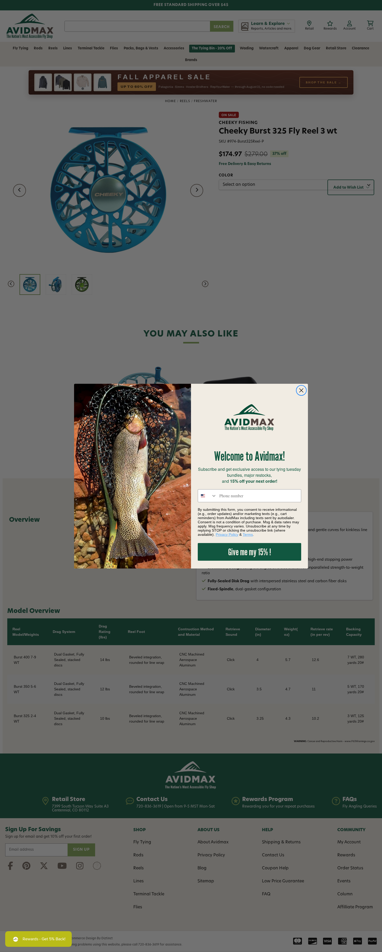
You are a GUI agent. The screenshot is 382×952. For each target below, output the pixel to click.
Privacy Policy (227, 534)
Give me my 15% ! (249, 551)
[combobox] (207, 496)
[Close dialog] (301, 390)
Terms (248, 534)
